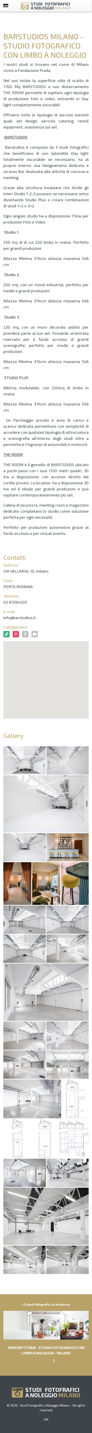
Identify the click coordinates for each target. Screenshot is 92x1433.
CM (46, 1419)
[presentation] (54, 1360)
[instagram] (16, 634)
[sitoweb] (6, 634)
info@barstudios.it (19, 617)
